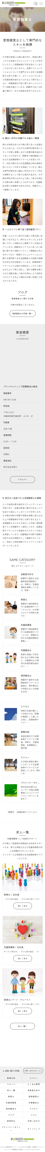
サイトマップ (34, 1129)
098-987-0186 (9, 399)
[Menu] (41, 3)
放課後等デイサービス (27, 812)
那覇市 (11, 812)
